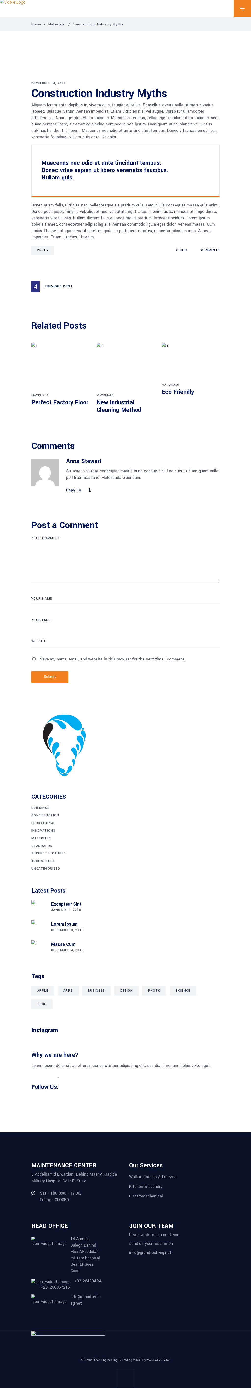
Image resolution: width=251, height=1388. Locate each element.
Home (36, 24)
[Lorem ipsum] (38, 927)
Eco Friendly (178, 392)
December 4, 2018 (67, 950)
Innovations (43, 830)
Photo (42, 250)
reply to (73, 490)
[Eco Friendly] (191, 362)
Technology (43, 861)
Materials (56, 24)
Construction (45, 815)
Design (126, 991)
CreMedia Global (158, 1360)
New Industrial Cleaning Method (119, 406)
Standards (41, 846)
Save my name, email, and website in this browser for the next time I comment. (112, 659)
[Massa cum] (38, 947)
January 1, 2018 (66, 910)
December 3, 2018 (67, 930)
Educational (43, 823)
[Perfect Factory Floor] (60, 367)
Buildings (40, 808)
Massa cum (63, 944)
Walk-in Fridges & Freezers (153, 1177)
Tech (42, 1004)
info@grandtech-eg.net (150, 1252)
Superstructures (48, 853)
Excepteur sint (66, 904)
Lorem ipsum (64, 924)
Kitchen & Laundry (145, 1186)
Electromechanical (146, 1196)
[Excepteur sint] (38, 907)
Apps (68, 991)
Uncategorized (45, 868)
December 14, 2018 (48, 83)
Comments (210, 250)
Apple (42, 991)
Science (183, 991)
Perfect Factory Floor (59, 403)
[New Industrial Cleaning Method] (125, 367)
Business (96, 991)
